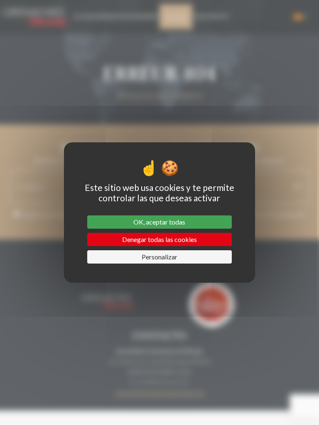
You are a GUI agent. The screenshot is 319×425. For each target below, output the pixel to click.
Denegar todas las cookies (159, 239)
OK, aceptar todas (159, 222)
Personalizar (159, 257)
